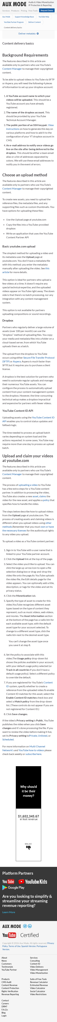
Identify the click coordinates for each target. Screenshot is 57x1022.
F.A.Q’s (5, 1009)
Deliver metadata (27, 33)
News (4, 960)
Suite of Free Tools (38, 979)
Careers (5, 1003)
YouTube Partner (9, 969)
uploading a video (28, 484)
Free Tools (33, 10)
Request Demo (47, 10)
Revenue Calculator (39, 982)
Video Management (39, 969)
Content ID (35, 963)
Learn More (8, 912)
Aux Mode (6, 17)
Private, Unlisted (38, 735)
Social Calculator (37, 991)
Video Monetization (39, 973)
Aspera (17, 361)
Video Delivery (37, 966)
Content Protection (10, 988)
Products (15, 10)
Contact (5, 1000)
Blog (4, 1012)
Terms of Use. (15, 946)
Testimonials (7, 966)
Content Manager (12, 68)
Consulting (35, 960)
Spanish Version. (28, 946)
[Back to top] (50, 1003)
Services (6, 10)
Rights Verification (10, 991)
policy (46, 500)
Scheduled (8, 739)
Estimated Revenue (39, 985)
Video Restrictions (38, 994)
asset (35, 496)
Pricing (24, 10)
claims (42, 496)
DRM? (4, 1006)
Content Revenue (9, 985)
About (4, 957)
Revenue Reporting (10, 994)
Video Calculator (37, 988)
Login (4, 1015)
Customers (7, 963)
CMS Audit (6, 982)
